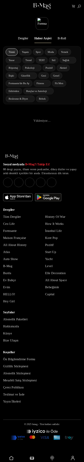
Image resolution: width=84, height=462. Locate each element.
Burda (7, 273)
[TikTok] (51, 182)
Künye (7, 333)
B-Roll (62, 38)
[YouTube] (18, 182)
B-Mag (7, 266)
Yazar (11, 60)
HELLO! (9, 294)
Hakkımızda (11, 326)
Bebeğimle (52, 287)
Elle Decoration (55, 273)
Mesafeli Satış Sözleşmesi (20, 380)
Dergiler (23, 38)
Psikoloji (30, 67)
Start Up (50, 252)
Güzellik (25, 75)
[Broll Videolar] (52, 458)
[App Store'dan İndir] (18, 197)
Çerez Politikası (13, 387)
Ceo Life (9, 223)
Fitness (40, 83)
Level (49, 266)
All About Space (56, 280)
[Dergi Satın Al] (32, 458)
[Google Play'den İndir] (48, 197)
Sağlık (66, 60)
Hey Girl (9, 301)
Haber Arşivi (42, 38)
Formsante (10, 230)
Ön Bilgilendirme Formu (19, 359)
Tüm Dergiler (12, 216)
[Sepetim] (73, 6)
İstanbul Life (53, 230)
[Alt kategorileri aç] (17, 60)
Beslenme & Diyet (18, 98)
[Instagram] (8, 182)
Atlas (6, 252)
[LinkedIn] (40, 182)
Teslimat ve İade (13, 394)
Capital (50, 294)
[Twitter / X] (29, 182)
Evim (6, 287)
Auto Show (10, 259)
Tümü (12, 51)
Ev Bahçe (9, 280)
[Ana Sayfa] (11, 156)
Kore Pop (51, 238)
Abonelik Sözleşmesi (17, 373)
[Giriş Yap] (73, 458)
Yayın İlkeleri (12, 401)
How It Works (54, 223)
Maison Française (14, 238)
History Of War (55, 216)
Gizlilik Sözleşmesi (15, 366)
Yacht (49, 259)
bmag (35, 424)
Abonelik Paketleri (15, 319)
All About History (15, 245)
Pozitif (49, 245)
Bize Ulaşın (10, 340)
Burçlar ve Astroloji (36, 91)
